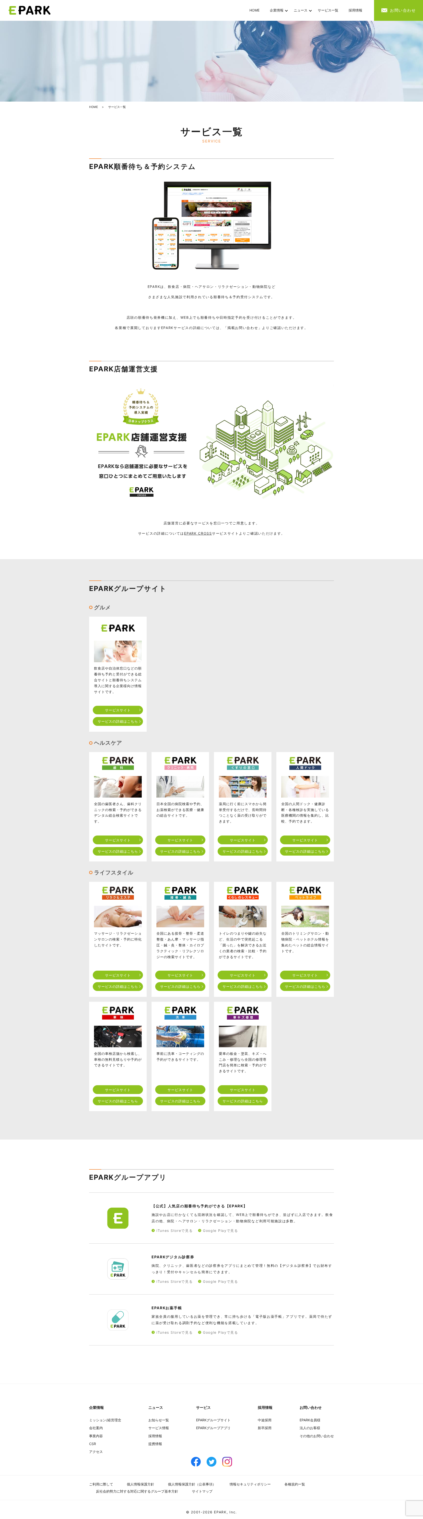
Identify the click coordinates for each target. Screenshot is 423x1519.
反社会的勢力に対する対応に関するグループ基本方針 (137, 1491)
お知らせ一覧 (158, 1420)
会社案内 (96, 1428)
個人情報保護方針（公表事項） (192, 1484)
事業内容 (96, 1436)
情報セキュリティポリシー (250, 1484)
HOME (254, 10)
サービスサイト (118, 710)
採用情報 (355, 10)
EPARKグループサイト (213, 1420)
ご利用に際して (101, 1484)
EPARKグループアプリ (213, 1428)
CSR (92, 1444)
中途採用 (264, 1420)
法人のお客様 (310, 1428)
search (372, 10)
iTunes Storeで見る (174, 1230)
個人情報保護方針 (140, 1484)
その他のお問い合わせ (317, 1436)
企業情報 (276, 10)
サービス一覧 (328, 10)
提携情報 (155, 1444)
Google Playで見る (220, 1230)
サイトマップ (202, 1491)
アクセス (96, 1451)
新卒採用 (264, 1428)
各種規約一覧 (294, 1484)
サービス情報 (158, 1428)
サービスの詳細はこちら (118, 721)
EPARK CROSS (198, 533)
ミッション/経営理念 (105, 1420)
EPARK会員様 (310, 1420)
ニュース (300, 10)
